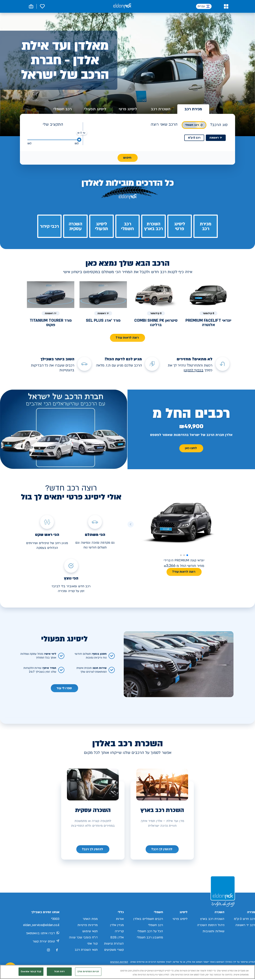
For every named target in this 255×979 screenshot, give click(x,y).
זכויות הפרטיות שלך (88, 971)
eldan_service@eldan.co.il (41, 925)
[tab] (193, 109)
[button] (226, 6)
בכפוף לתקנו (193, 370)
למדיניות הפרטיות (119, 961)
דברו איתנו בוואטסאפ (40, 933)
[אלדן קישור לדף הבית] (122, 6)
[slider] (79, 140)
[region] (127, 972)
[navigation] (162, 849)
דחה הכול (59, 971)
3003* (55, 919)
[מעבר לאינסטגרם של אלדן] (48, 950)
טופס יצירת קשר (44, 941)
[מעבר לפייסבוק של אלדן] (56, 950)
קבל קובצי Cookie (31, 971)
